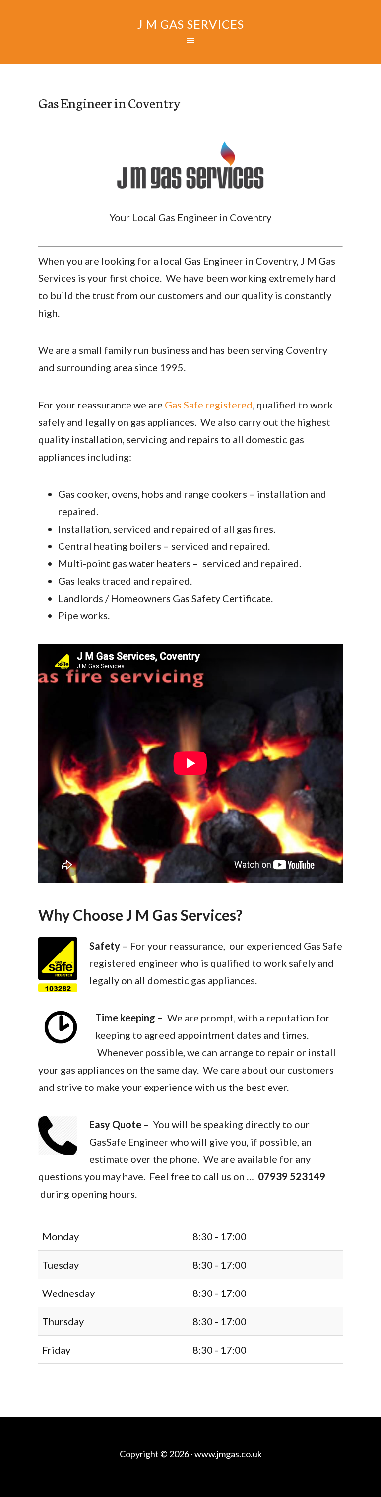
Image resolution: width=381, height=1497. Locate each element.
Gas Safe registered (209, 404)
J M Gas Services (190, 24)
